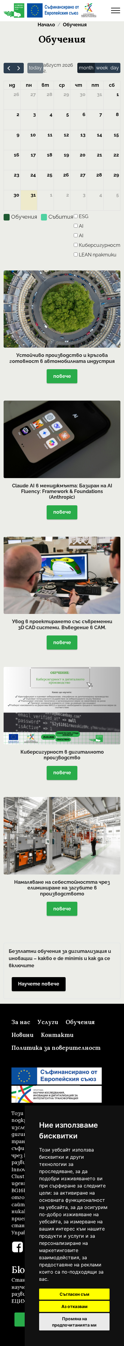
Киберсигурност (99, 245)
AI (81, 226)
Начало (46, 25)
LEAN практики (97, 255)
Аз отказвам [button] (74, 1306)
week (102, 68)
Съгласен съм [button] (74, 1294)
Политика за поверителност (56, 1047)
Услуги (48, 1022)
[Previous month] (9, 68)
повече (62, 376)
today (35, 68)
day (114, 68)
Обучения (75, 25)
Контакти (57, 1034)
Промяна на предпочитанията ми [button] (74, 1321)
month (86, 68)
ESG (83, 216)
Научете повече (38, 984)
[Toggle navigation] (115, 10)
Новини (22, 1034)
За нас (20, 1022)
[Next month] (19, 68)
